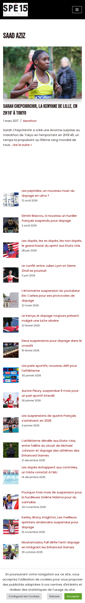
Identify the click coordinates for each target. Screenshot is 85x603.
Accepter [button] (73, 596)
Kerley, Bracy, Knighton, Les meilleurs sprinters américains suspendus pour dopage (50, 522)
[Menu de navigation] (77, 9)
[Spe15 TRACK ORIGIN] (15, 9)
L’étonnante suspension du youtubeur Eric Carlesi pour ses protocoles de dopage (51, 295)
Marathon (30, 121)
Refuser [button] (55, 596)
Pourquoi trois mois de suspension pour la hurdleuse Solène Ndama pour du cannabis (52, 497)
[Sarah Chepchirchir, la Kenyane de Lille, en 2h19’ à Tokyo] (42, 73)
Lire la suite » (22, 145)
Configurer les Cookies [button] (24, 596)
